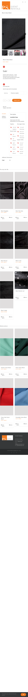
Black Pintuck (4, 260)
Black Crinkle (4, 310)
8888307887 (20, 441)
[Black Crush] (21, 240)
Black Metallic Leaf (20, 291)
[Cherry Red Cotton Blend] (6, 396)
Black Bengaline (4, 211)
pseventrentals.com (20, 445)
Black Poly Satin (19, 211)
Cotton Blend (8, 107)
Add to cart (17, 100)
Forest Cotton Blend (20, 367)
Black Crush (18, 260)
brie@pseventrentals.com (19, 444)
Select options (3, 218)
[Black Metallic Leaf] (21, 280)
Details (11, 217)
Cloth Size (6, 93)
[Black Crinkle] (6, 289)
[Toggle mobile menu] (25, 2)
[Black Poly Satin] (21, 190)
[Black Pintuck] (6, 240)
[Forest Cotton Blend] (21, 347)
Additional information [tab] (4, 117)
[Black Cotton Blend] (14, 34)
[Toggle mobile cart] (22, 2)
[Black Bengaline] (6, 190)
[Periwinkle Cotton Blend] (21, 396)
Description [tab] (4, 113)
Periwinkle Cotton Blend (21, 417)
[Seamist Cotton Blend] (6, 347)
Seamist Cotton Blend (6, 367)
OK (23, 694)
